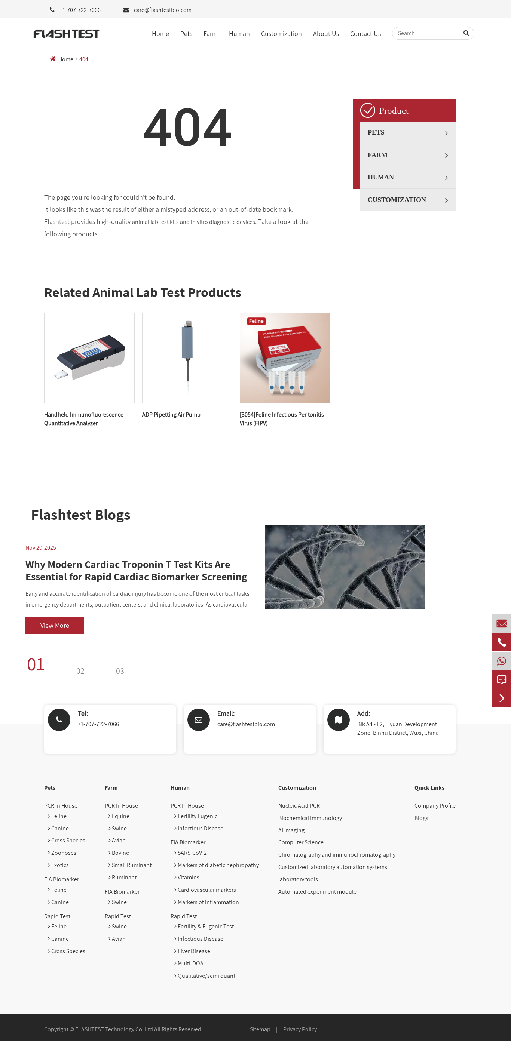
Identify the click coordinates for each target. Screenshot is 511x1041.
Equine (120, 816)
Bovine (120, 853)
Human (239, 33)
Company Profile (435, 806)
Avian (118, 840)
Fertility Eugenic (197, 816)
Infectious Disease (200, 828)
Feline (58, 816)
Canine (59, 828)
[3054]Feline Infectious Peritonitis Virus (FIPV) (282, 419)
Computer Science (301, 842)
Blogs (421, 818)
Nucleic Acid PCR (299, 806)
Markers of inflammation (208, 902)
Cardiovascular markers (206, 890)
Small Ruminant (131, 865)
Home (160, 33)
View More (54, 625)
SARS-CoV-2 (192, 853)
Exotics (59, 865)
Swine (119, 828)
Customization (281, 33)
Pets (186, 33)
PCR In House (60, 806)
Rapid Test (57, 916)
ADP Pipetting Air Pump (171, 414)
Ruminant (124, 877)
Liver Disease (193, 951)
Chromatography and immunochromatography (336, 855)
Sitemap (260, 1029)
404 (83, 59)
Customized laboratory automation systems (332, 867)
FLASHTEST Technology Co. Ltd (114, 1029)
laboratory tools (298, 879)
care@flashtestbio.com (163, 10)
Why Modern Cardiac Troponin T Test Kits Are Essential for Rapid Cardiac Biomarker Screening (136, 570)
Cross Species (67, 840)
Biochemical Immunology (310, 818)
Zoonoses (63, 853)
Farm (211, 33)
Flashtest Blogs (81, 514)
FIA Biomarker (61, 879)
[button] (50, 663)
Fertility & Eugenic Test (205, 926)
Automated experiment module (317, 892)
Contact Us (365, 33)
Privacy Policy (300, 1029)
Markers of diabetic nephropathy (218, 865)
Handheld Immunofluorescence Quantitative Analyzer (83, 419)
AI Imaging (291, 830)
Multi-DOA (190, 963)
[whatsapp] (501, 661)
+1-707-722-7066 (98, 724)
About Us (326, 33)
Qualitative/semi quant (206, 976)
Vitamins (188, 877)
